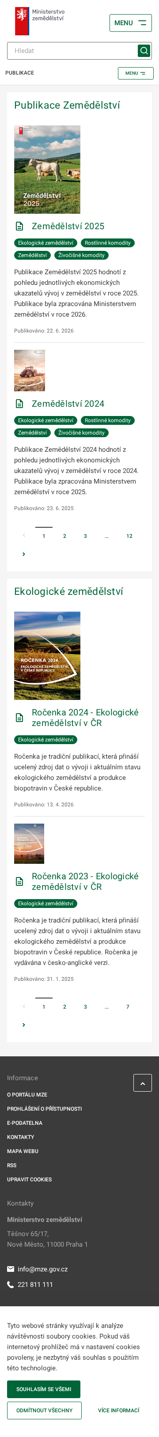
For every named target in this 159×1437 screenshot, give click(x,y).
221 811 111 (35, 1285)
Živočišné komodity (81, 255)
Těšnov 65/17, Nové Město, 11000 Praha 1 (47, 1239)
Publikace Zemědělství (67, 105)
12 (129, 536)
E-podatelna (24, 1123)
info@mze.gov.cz (43, 1269)
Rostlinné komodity (108, 243)
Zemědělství (32, 255)
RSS (11, 1165)
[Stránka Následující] (24, 555)
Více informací (118, 1410)
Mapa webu (22, 1151)
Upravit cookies (29, 1179)
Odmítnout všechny (44, 1410)
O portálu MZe (27, 1095)
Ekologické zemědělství (45, 243)
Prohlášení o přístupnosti (44, 1109)
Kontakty (20, 1137)
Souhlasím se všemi (43, 1389)
